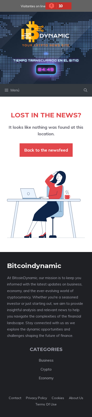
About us (76, 398)
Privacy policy (36, 398)
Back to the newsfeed (46, 150)
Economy (46, 378)
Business (46, 360)
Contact (15, 398)
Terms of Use (46, 404)
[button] (85, 90)
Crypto (46, 369)
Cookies (58, 398)
